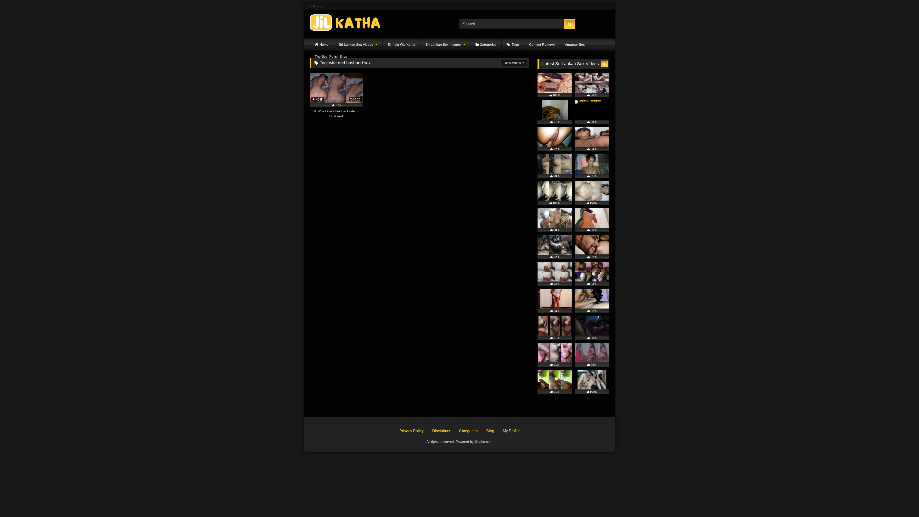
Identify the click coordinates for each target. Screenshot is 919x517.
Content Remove (542, 44)
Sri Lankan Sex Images (443, 44)
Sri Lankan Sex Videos (356, 44)
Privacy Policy (411, 431)
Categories (488, 44)
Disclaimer (441, 431)
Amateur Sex (575, 44)
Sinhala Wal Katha (401, 44)
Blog (490, 431)
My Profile (511, 431)
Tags (515, 44)
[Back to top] (904, 502)
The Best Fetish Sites (331, 56)
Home (324, 44)
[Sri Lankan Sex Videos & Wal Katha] (345, 23)
